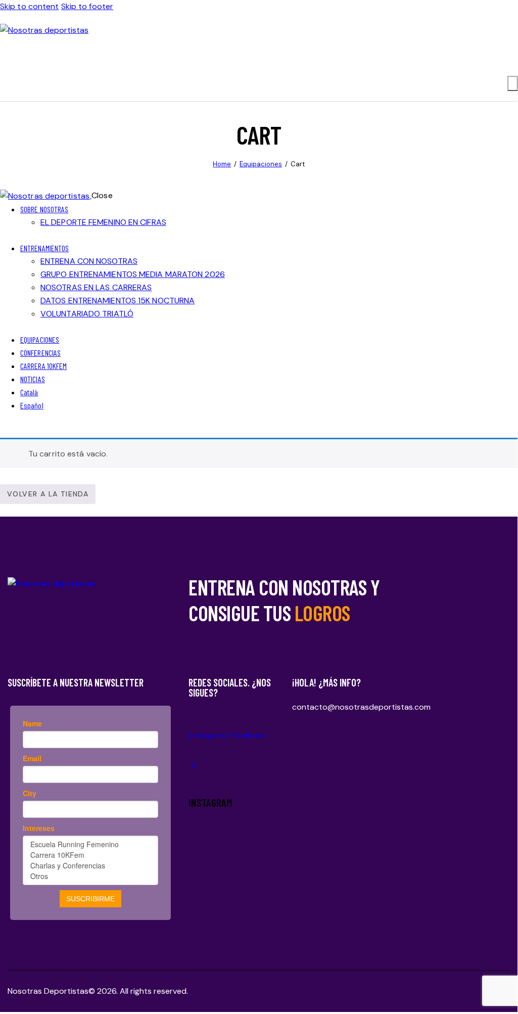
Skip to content (29, 6)
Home (222, 164)
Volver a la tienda (47, 493)
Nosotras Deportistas (48, 991)
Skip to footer (87, 6)
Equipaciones (261, 164)
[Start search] (512, 83)
